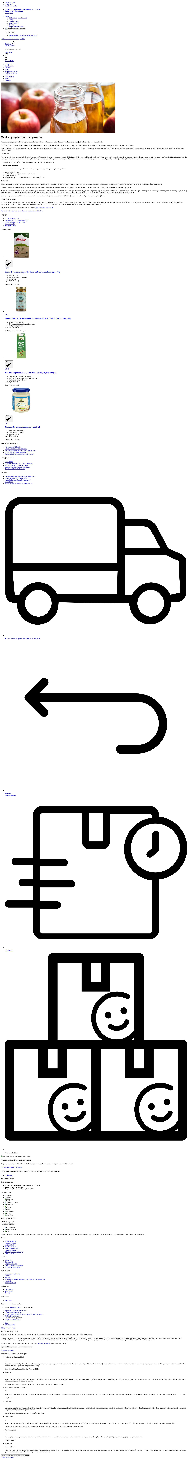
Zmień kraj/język (17, 1304)
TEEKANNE (9, 462)
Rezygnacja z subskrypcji (12, 1319)
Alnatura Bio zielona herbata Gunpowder (17, 467)
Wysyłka (9, 13)
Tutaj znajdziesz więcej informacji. (11, 1167)
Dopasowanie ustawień (25, 1347)
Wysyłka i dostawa (10, 1246)
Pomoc (7, 16)
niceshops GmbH (14, 1307)
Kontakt (11, 25)
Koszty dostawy (14, 21)
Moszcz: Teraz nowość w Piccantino (16, 449)
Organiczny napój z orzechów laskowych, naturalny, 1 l (31, 373)
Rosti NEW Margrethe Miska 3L (15, 469)
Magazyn (7, 1277)
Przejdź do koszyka (11, 6)
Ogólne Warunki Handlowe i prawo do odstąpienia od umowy (24, 1314)
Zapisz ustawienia (7, 1455)
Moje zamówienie (10, 1243)
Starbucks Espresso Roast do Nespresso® (17, 480)
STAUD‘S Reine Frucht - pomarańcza (16, 465)
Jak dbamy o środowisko (12, 1274)
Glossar (7, 1276)
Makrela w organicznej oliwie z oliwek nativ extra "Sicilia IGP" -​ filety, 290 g (38, 318)
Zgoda (3, 1347)
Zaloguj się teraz (10, 45)
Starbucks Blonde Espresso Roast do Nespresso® (20, 476)
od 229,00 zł (22, 9)
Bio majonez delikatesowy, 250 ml (22, 427)
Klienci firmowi (9, 1253)
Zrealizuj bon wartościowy (13, 1267)
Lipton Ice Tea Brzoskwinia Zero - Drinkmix (19, 463)
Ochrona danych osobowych (14, 1312)
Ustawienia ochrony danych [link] (13, 1318)
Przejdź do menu (10, 2)
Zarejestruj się (9, 1262)
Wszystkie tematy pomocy (17, 27)
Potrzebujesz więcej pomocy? (14, 1252)
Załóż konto (8, 52)
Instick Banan (9, 482)
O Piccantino (9, 1289)
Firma (6, 1323)
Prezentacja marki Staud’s (13, 447)
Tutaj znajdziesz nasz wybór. (44, 207)
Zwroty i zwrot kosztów (12, 1248)
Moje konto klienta (10, 1241)
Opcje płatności (13, 23)
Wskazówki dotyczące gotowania (16, 220)
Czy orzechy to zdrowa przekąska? (15, 452)
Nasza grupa (8, 1291)
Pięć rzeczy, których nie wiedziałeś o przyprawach (20, 450)
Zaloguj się (8, 1260)
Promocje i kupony (10, 1250)
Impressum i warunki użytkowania (15, 1311)
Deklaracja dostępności (12, 1316)
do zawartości (9, 4)
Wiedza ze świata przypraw (15, 222)
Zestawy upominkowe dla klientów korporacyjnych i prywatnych (25, 1279)
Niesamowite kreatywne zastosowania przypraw (20, 454)
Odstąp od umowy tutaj (8, 1328)
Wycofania (8, 1281)
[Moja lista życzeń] (6, 55)
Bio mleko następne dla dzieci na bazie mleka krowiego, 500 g (32, 272)
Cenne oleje (10, 224)
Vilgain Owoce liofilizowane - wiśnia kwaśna (19, 483)
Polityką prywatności (44, 1343)
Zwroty (11, 19)
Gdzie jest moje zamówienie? (18, 18)
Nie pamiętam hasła (11, 1264)
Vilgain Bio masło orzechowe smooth (16, 478)
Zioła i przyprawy (12, 218)
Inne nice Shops (10, 1324)
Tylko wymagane (12, 1347)
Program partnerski (10, 1283)
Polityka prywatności (7, 1350)
